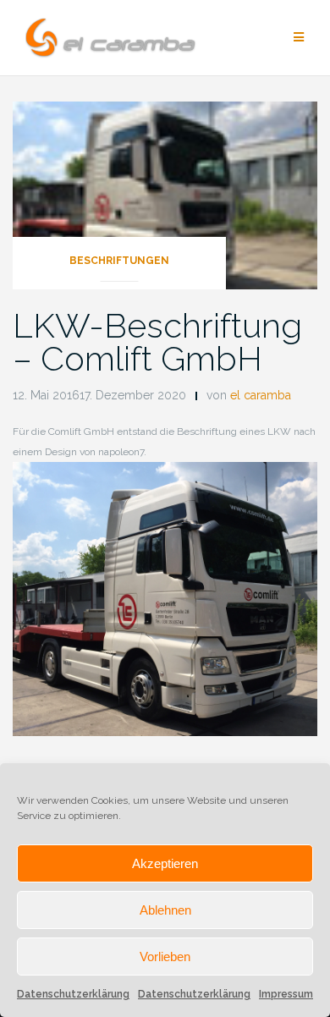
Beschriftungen (119, 261)
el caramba (260, 395)
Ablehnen (165, 910)
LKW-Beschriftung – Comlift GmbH (157, 341)
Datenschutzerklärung (73, 994)
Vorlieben (165, 956)
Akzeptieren (165, 863)
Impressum (286, 994)
